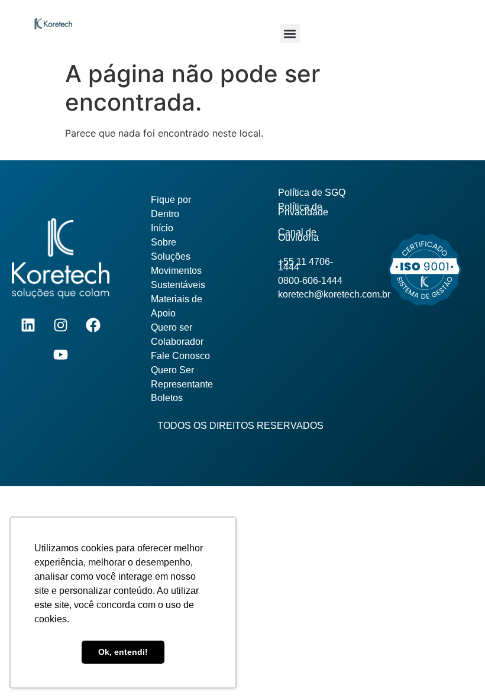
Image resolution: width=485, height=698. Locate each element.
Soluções (170, 256)
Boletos (167, 398)
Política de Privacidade (303, 209)
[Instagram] (61, 325)
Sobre (163, 242)
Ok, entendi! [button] (123, 652)
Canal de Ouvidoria (298, 235)
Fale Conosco (180, 356)
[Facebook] (93, 325)
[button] (290, 33)
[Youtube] (61, 355)
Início (162, 228)
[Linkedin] (28, 325)
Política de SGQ (311, 193)
